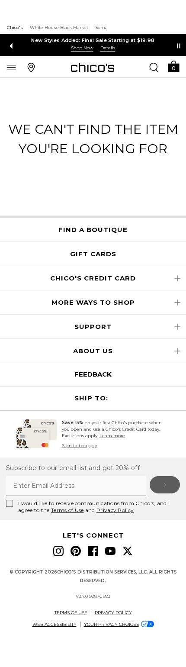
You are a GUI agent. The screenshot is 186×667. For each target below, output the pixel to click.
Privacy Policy (115, 510)
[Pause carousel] (178, 46)
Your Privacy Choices (111, 624)
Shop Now (82, 48)
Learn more (112, 435)
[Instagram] (58, 551)
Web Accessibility (54, 624)
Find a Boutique (93, 229)
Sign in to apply (79, 445)
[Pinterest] (76, 551)
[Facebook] (93, 551)
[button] (173, 66)
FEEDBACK (93, 374)
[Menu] (11, 67)
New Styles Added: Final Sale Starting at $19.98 (92, 40)
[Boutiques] (31, 67)
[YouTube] (110, 551)
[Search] (154, 67)
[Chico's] (93, 67)
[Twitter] (127, 551)
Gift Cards (93, 254)
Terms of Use (67, 510)
